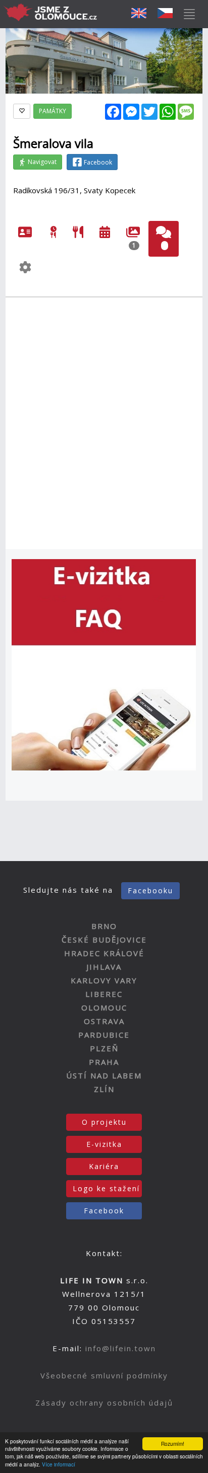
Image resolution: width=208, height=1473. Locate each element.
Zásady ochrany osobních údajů (104, 1403)
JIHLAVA (104, 967)
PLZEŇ (104, 1048)
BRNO (104, 926)
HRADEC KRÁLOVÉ (104, 953)
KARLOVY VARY (104, 980)
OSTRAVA (104, 1021)
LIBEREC (104, 994)
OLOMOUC (104, 1007)
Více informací (58, 1464)
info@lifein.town (120, 1348)
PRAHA (104, 1062)
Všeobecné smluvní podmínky (104, 1375)
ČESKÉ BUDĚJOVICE (104, 940)
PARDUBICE (104, 1035)
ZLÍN (104, 1089)
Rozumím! (172, 1443)
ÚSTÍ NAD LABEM (104, 1075)
